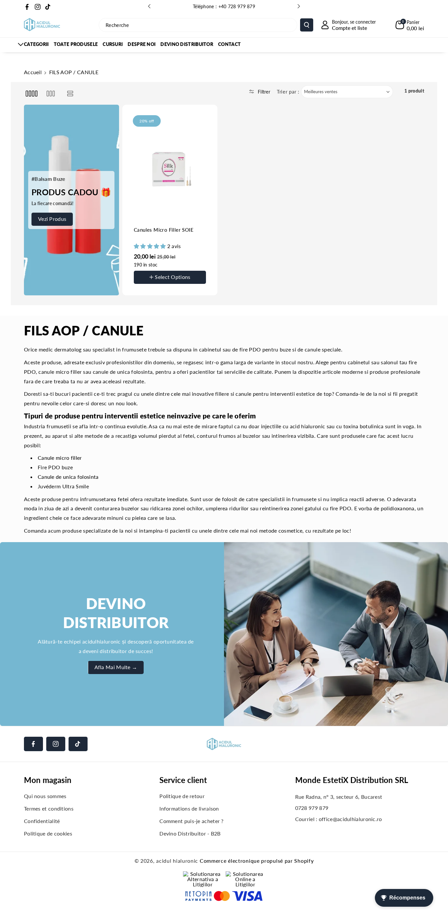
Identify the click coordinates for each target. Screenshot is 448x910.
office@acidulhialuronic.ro (350, 819)
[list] (70, 93)
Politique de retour (182, 796)
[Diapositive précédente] (149, 6)
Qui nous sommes (45, 796)
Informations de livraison (189, 808)
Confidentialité (42, 821)
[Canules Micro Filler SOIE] (170, 167)
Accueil (33, 72)
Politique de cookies (48, 833)
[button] (410, 25)
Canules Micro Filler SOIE (163, 230)
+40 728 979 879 (236, 6)
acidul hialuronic (177, 860)
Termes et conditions (48, 808)
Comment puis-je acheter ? (191, 821)
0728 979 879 (312, 808)
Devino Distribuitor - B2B (190, 833)
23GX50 (177, 269)
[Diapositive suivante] (298, 6)
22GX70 (149, 269)
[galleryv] (50, 93)
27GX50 (177, 290)
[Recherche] (306, 25)
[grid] (31, 93)
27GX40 (149, 290)
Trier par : (288, 92)
